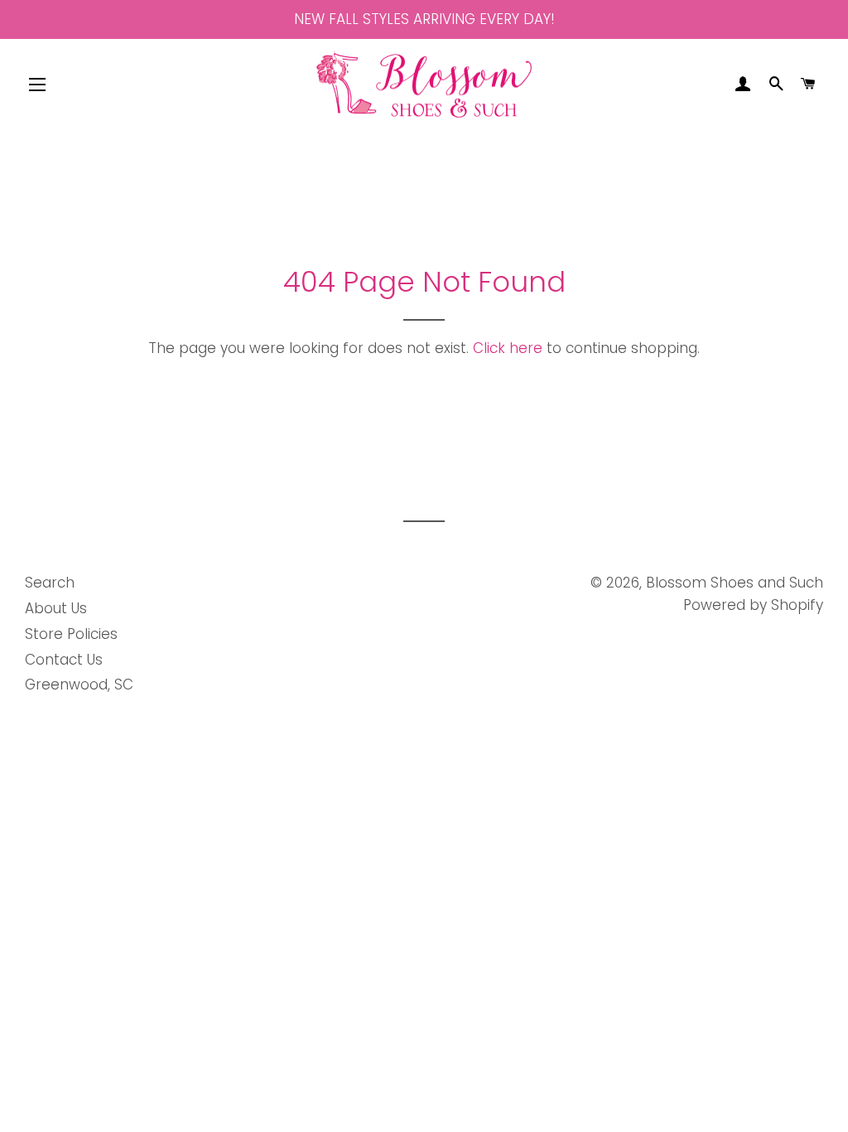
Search (50, 583)
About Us (56, 608)
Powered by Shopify (753, 605)
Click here (507, 348)
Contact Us (64, 660)
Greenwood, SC (79, 684)
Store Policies (71, 634)
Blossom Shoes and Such (734, 583)
